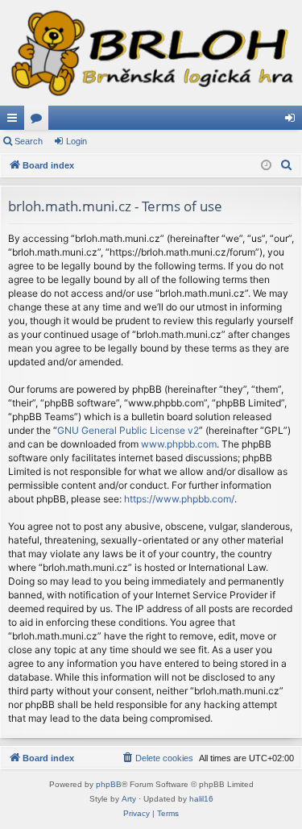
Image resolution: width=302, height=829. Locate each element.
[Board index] (151, 53)
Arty (129, 798)
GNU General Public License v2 (128, 430)
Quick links (15, 121)
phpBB (109, 784)
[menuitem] (286, 165)
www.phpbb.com (179, 444)
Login (76, 141)
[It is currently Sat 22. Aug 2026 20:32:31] (266, 165)
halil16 (201, 798)
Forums (39, 121)
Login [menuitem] (293, 121)
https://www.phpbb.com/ (179, 499)
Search (28, 141)
